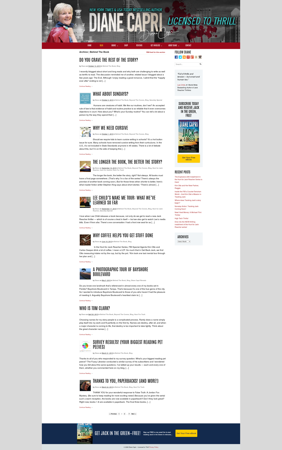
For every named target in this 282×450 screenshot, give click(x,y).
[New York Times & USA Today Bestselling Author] (141, 41)
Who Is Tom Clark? (94, 309)
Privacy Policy (153, 447)
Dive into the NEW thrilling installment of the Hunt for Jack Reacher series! (187, 224)
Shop (126, 46)
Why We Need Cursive (110, 128)
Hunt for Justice (106, 170)
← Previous (113, 414)
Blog (101, 46)
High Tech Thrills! (181, 218)
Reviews (139, 46)
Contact (188, 46)
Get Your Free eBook (188, 158)
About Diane (172, 46)
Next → (134, 414)
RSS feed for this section (155, 52)
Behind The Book (109, 66)
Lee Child (181, 85)
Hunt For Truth (118, 170)
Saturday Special (155, 100)
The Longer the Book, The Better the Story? (127, 162)
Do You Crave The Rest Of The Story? (108, 60)
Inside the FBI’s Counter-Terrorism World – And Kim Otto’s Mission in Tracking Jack (188, 194)
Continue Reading (85, 86)
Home (89, 46)
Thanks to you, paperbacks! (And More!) (125, 381)
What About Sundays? (110, 94)
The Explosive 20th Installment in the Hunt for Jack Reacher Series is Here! (188, 179)
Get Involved (155, 46)
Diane (83, 66)
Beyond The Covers (136, 100)
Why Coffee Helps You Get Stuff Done (123, 236)
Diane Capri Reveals (138, 280)
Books (113, 46)
